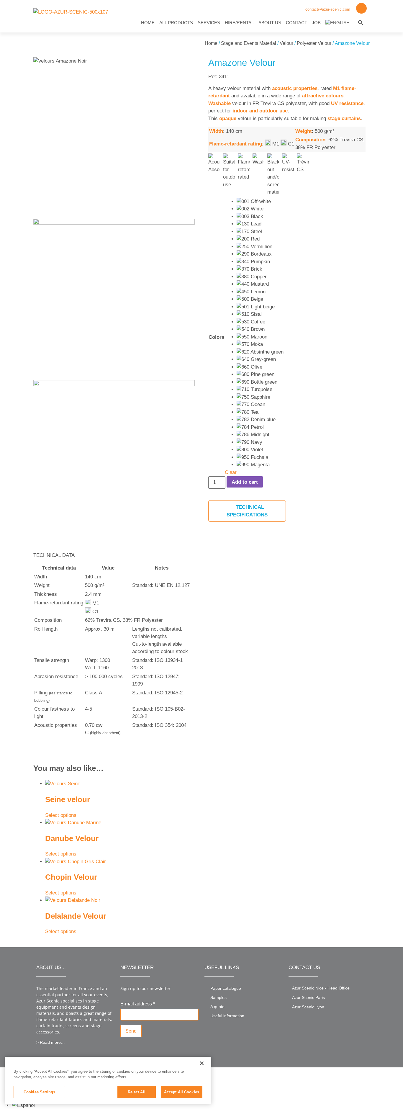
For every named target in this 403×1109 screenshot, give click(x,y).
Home (148, 22)
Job (316, 22)
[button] (361, 23)
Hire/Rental (239, 22)
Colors (216, 337)
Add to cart (245, 482)
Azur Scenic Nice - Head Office (321, 988)
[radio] (260, 201)
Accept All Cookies (181, 1092)
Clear (231, 472)
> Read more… (50, 1042)
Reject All (136, 1092)
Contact (296, 22)
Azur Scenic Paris (308, 997)
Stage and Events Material (248, 43)
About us (269, 22)
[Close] (201, 1063)
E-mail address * (137, 1004)
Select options (60, 815)
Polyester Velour (314, 43)
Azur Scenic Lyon (308, 1007)
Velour (286, 43)
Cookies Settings (39, 1092)
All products (176, 22)
